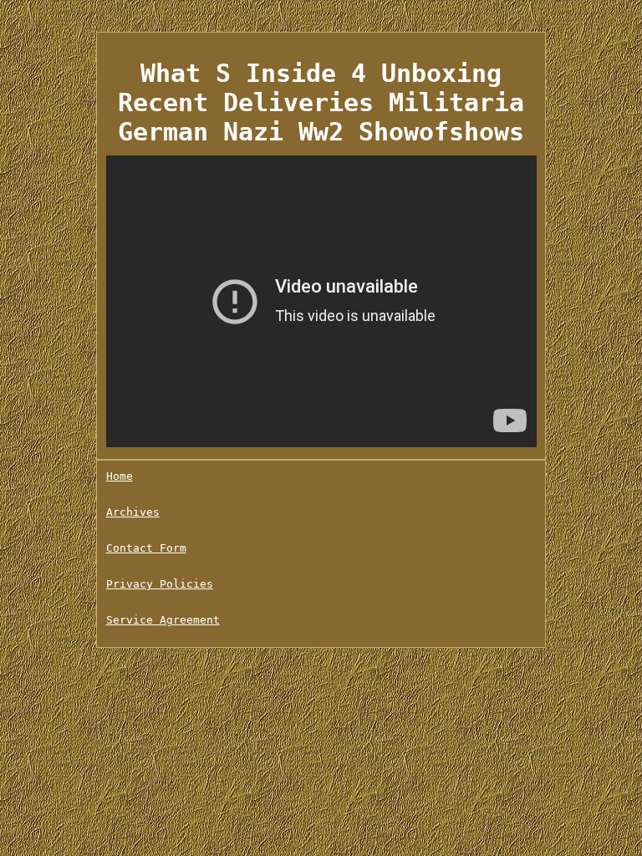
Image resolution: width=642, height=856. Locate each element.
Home (119, 476)
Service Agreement (163, 620)
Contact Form (146, 548)
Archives (133, 512)
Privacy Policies (159, 584)
